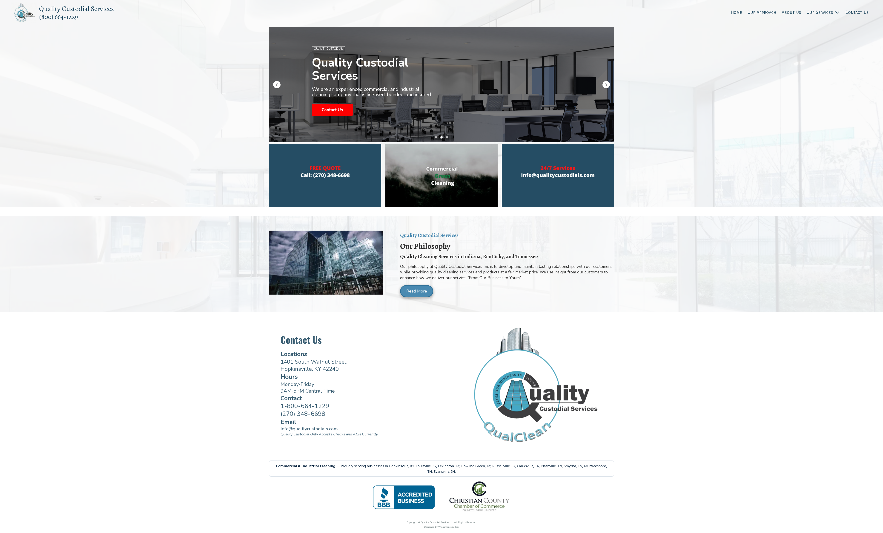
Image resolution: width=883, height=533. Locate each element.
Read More (416, 291)
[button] (277, 85)
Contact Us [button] (332, 114)
